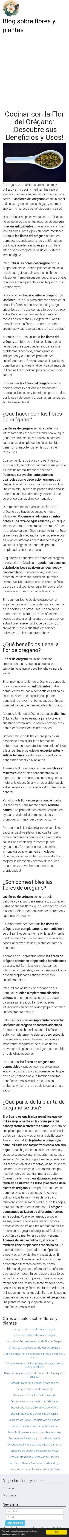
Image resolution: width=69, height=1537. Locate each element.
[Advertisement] (34, 70)
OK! (56, 1532)
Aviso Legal (9, 1495)
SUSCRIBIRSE (15, 1523)
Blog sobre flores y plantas (29, 26)
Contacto (8, 1488)
